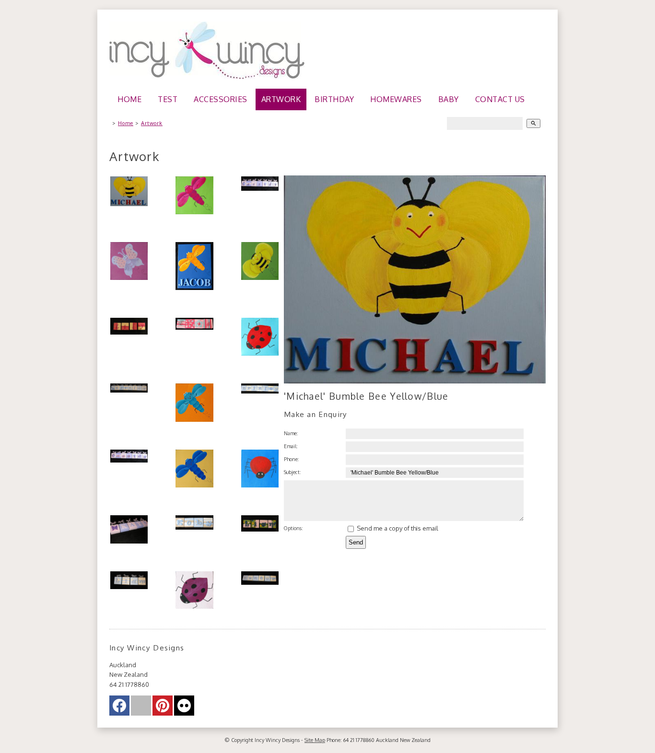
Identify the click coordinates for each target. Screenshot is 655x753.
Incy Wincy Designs (277, 740)
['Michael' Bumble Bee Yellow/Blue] (415, 381)
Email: (291, 446)
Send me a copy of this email (396, 528)
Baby (448, 99)
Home (129, 99)
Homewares (396, 99)
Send (356, 542)
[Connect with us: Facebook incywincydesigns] (119, 708)
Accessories (220, 99)
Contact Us (500, 99)
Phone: (291, 459)
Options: (293, 528)
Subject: (292, 472)
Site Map (314, 740)
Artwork (281, 99)
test (167, 99)
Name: (291, 433)
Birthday (334, 99)
